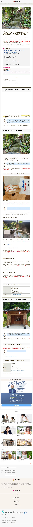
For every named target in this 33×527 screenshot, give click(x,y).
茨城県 (17, 483)
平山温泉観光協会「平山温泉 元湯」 (12, 356)
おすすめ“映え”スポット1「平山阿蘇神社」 (10, 52)
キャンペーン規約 (4, 520)
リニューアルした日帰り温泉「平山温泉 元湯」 (10, 63)
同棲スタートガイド (16, 501)
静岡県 (15, 484)
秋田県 (11, 483)
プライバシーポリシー (11, 522)
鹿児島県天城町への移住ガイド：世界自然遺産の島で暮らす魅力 (10, 470)
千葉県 (26, 483)
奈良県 (30, 484)
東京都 (28, 483)
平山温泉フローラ (9, 269)
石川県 (6, 484)
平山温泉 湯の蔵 (9, 279)
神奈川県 (30, 483)
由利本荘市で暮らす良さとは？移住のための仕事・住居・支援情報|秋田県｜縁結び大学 (10, 472)
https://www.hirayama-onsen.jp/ (16, 373)
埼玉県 (23, 483)
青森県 (4, 483)
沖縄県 (11, 487)
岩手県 (6, 483)
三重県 (21, 484)
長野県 (13, 484)
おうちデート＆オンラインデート (17, 498)
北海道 (2, 483)
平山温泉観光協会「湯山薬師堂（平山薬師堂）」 (18, 370)
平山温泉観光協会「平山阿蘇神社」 (16, 294)
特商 (7, 522)
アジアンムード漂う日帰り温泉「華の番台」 (10, 56)
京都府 (26, 484)
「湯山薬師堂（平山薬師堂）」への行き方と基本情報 (11, 64)
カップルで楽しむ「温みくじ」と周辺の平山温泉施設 (11, 53)
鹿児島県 (9, 487)
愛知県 (17, 484)
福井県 (8, 484)
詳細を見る (16, 405)
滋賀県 (23, 484)
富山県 (4, 484)
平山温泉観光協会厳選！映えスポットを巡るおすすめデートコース (14, 50)
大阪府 (28, 484)
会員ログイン (13, 520)
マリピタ (10, 517)
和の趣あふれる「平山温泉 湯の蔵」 (9, 58)
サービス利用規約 (9, 520)
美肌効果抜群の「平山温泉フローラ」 (9, 57)
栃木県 (19, 483)
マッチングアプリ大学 (5, 517)
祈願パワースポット (16, 497)
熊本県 (4, 487)
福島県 (15, 483)
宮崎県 (6, 487)
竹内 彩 (7, 70)
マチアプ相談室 (3, 521)
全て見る (31, 463)
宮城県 (8, 483)
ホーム (1, 3)
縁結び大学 (13, 517)
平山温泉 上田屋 (9, 244)
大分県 (2, 487)
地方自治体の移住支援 (17, 500)
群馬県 (21, 483)
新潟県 (2, 484)
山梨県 (11, 484)
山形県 (13, 483)
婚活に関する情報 (17, 504)
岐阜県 (19, 484)
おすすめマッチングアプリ (16, 492)
